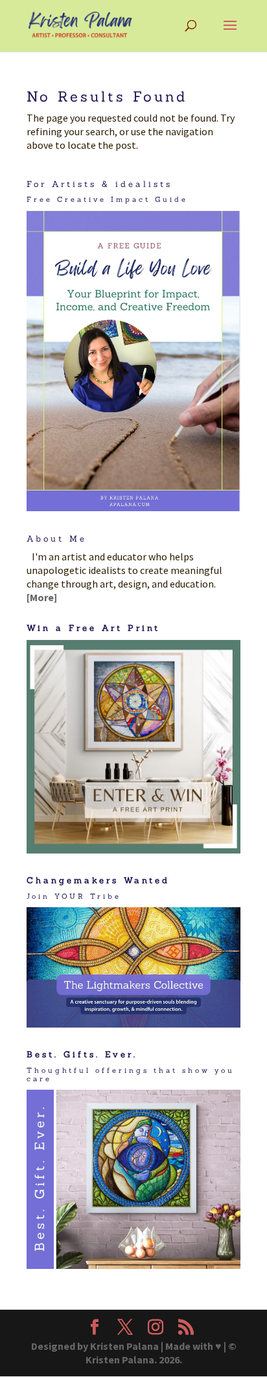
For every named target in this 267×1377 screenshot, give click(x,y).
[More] (42, 597)
